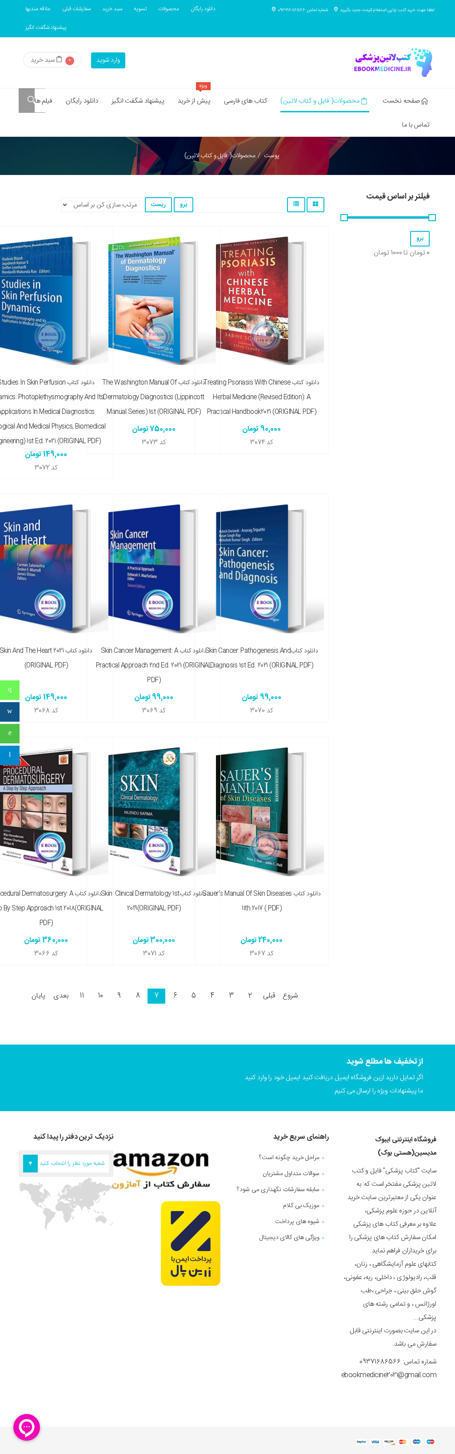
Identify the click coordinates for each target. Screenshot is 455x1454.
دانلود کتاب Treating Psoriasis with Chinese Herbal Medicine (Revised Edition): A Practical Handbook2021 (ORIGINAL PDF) (261, 397)
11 (82, 996)
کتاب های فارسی (245, 101)
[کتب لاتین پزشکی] (391, 62)
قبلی (269, 996)
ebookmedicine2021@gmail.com (389, 1375)
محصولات (168, 9)
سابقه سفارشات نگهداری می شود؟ (278, 1189)
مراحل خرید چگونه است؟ (289, 1157)
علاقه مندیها (38, 9)
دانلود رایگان (203, 9)
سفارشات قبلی (76, 9)
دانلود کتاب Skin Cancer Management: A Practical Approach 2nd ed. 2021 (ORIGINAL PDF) (154, 666)
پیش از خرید (194, 97)
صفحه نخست (401, 101)
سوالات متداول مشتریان (291, 1173)
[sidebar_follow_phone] (10, 690)
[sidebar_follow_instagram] (10, 712)
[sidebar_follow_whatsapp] (10, 733)
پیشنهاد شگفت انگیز (45, 27)
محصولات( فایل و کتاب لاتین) (319, 101)
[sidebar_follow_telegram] (10, 755)
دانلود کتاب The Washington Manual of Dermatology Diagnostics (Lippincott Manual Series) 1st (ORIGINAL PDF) (153, 397)
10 (100, 996)
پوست (271, 156)
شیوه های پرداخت (297, 1221)
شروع (290, 996)
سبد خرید (112, 9)
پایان (38, 996)
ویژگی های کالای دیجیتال (289, 1237)
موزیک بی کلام (301, 1205)
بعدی (60, 996)
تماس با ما (416, 125)
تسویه (140, 9)
